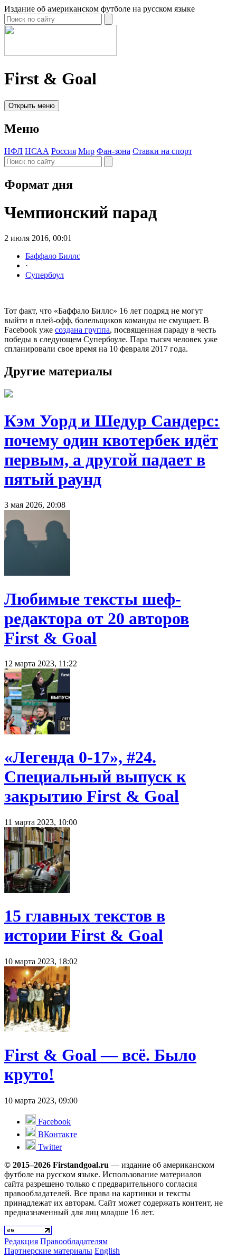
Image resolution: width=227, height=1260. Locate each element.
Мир (86, 151)
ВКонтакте (56, 1134)
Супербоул (44, 274)
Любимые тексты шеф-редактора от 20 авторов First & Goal (96, 618)
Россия (63, 151)
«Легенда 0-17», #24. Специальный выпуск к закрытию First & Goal (95, 777)
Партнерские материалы (48, 1250)
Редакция (21, 1241)
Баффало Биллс (52, 255)
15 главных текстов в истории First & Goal (84, 925)
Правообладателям (74, 1241)
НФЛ (13, 151)
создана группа (82, 329)
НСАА (37, 151)
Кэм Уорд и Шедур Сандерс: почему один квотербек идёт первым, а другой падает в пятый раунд (112, 450)
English (107, 1250)
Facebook (53, 1121)
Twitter (49, 1146)
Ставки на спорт (162, 151)
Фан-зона (113, 151)
